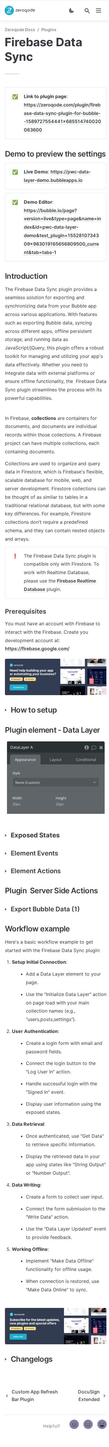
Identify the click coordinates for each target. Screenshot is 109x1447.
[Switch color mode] (71, 10)
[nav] (98, 10)
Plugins (48, 29)
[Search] (87, 11)
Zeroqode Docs (20, 29)
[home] (20, 10)
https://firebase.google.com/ (37, 648)
